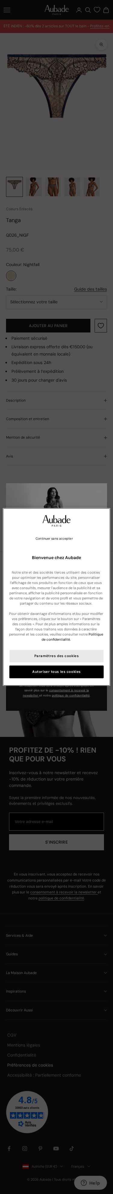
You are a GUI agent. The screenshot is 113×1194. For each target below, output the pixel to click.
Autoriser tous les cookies (56, 672)
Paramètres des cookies (56, 656)
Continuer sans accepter (54, 539)
